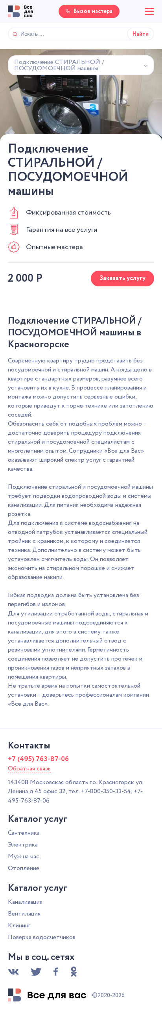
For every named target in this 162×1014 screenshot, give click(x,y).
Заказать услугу (122, 278)
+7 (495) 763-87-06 (38, 759)
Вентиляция (24, 913)
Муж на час (23, 856)
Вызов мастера (93, 11)
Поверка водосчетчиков (41, 937)
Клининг (19, 925)
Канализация (25, 902)
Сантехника (24, 832)
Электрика (23, 844)
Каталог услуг (37, 819)
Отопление (23, 868)
